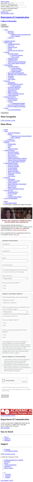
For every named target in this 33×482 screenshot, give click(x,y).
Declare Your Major (13, 171)
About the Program (13, 152)
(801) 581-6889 (5, 428)
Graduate (6, 52)
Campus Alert (4, 12)
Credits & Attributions (10, 465)
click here (16, 234)
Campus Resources (13, 95)
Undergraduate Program (11, 163)
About (6, 29)
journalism (11, 76)
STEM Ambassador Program (16, 93)
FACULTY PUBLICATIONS (16, 105)
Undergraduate (8, 65)
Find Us (6, 437)
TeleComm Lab (12, 90)
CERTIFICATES (12, 60)
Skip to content (5, 1)
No (5, 288)
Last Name (5, 251)
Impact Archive (12, 187)
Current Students (16, 68)
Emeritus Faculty (12, 47)
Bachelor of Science (10, 303)
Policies (10, 134)
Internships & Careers (14, 181)
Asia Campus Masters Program (16, 63)
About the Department (14, 133)
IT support (7, 449)
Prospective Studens (16, 69)
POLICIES (11, 33)
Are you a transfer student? (11, 283)
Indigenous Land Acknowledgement (21, 136)
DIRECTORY (8, 42)
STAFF (10, 49)
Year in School (6, 276)
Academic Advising (9, 41)
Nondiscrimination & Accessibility (13, 460)
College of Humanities (9, 21)
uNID (4, 258)
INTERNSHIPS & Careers (15, 84)
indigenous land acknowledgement (21, 34)
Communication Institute (18, 103)
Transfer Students (16, 71)
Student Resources (13, 58)
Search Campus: (5, 6)
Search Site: (4, 3)
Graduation (11, 77)
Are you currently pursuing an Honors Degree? (14, 331)
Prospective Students (17, 55)
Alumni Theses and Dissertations (17, 61)
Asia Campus (11, 79)
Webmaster (7, 440)
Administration (12, 144)
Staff (9, 147)
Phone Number (7, 265)
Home (6, 129)
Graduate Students (13, 149)
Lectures (10, 195)
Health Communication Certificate (17, 158)
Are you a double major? (10, 320)
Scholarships (11, 82)
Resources (7, 81)
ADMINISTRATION (14, 44)
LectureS (10, 101)
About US (10, 31)
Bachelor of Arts (9, 300)
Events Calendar (12, 100)
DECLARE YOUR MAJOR (16, 73)
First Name (5, 244)
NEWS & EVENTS (10, 97)
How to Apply (15, 57)
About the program (13, 53)
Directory (7, 142)
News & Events (8, 190)
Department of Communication (15, 17)
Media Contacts (8, 468)
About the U (7, 466)
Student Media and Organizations (17, 184)
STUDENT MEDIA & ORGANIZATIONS (14, 88)
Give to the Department (14, 109)
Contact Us (11, 37)
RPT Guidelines (15, 36)
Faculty (10, 145)
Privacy (6, 463)
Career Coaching (16, 85)
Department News (13, 98)
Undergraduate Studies (10, 203)
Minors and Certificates (14, 173)
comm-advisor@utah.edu (20, 230)
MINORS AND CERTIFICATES (17, 74)
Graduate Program (9, 150)
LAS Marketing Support (11, 451)
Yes (5, 286)
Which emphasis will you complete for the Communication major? (16, 308)
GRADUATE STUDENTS (15, 50)
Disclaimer (7, 461)
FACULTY (11, 45)
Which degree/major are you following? (15, 297)
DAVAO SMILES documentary (17, 106)
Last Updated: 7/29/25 (7, 480)
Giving (6, 108)
